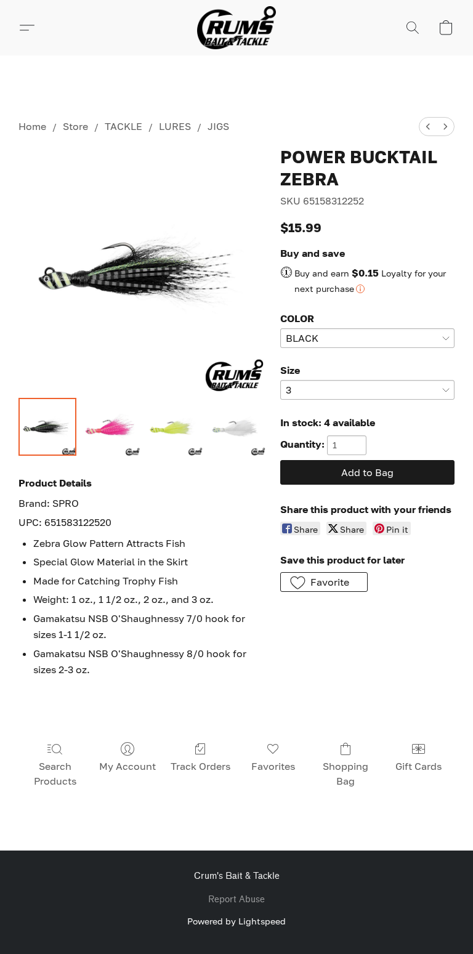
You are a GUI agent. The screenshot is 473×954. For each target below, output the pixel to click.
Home (32, 126)
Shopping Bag (345, 773)
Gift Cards (418, 766)
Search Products (55, 773)
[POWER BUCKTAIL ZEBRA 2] (174, 427)
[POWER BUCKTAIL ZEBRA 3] (236, 427)
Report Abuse (236, 899)
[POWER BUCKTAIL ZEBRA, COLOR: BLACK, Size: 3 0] (47, 427)
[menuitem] (428, 126)
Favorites (273, 766)
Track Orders (200, 766)
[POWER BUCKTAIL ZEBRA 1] (110, 427)
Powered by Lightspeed (236, 921)
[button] (236, 27)
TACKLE (123, 126)
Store (75, 126)
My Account (127, 766)
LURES (175, 126)
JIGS (218, 126)
